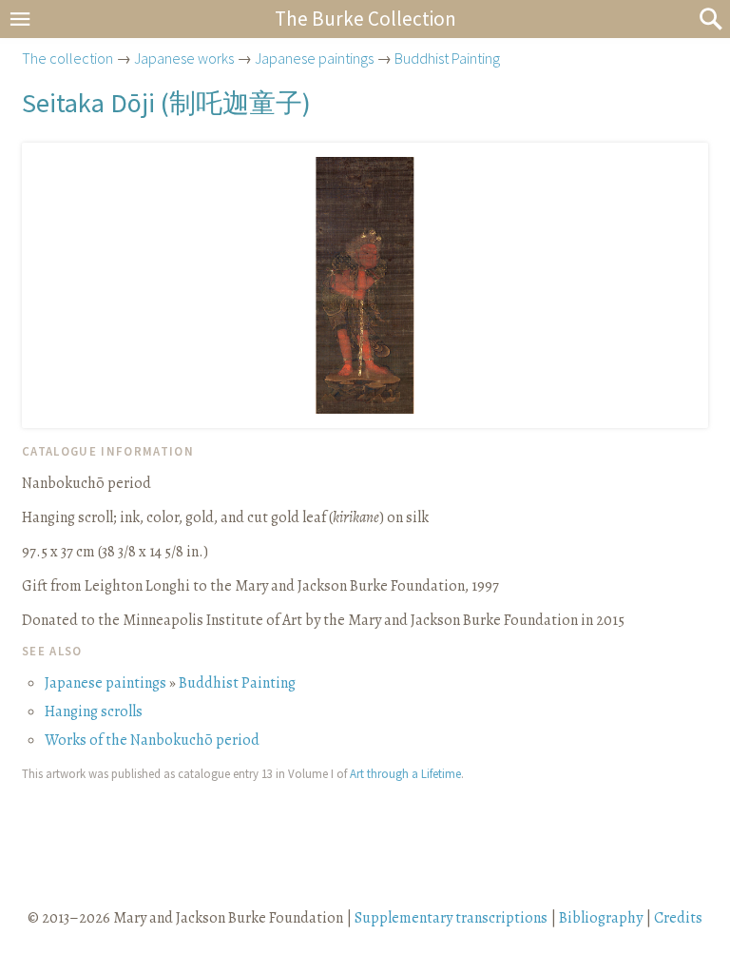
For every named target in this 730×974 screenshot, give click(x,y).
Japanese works (184, 58)
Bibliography (601, 917)
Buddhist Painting (447, 58)
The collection (67, 58)
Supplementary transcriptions (451, 917)
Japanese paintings (314, 58)
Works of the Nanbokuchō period (152, 740)
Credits (678, 917)
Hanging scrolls (94, 711)
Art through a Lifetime (405, 773)
